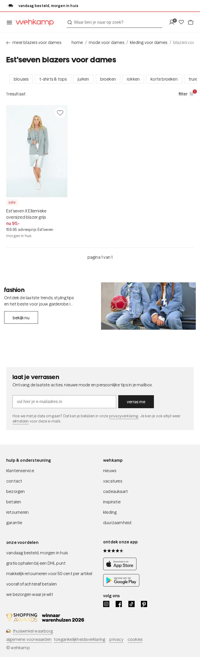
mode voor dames (106, 42)
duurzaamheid (117, 522)
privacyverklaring (124, 416)
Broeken (108, 79)
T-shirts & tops (53, 79)
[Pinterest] (144, 604)
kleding (110, 512)
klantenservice (20, 470)
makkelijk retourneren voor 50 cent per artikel (49, 573)
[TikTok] (131, 604)
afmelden (20, 421)
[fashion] (148, 306)
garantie (14, 522)
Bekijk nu (21, 317)
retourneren (17, 512)
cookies (135, 639)
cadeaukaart (115, 491)
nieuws (109, 470)
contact (14, 481)
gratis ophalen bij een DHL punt (36, 563)
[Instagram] (106, 604)
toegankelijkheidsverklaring (79, 639)
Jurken (83, 79)
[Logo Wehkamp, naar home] (33, 22)
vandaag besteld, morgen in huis (37, 552)
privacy (116, 639)
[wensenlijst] (183, 22)
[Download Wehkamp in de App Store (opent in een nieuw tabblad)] (121, 569)
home (77, 42)
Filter (186, 93)
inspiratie (112, 501)
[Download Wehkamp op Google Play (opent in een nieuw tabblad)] (121, 585)
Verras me (136, 401)
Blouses (21, 79)
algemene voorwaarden (29, 639)
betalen (13, 501)
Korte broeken (164, 79)
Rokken (133, 79)
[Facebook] (119, 604)
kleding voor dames (148, 42)
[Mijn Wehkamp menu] (173, 22)
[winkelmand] (191, 22)
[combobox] (114, 22)
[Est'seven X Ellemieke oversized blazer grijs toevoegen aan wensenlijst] (60, 112)
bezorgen (15, 491)
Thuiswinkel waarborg (32, 631)
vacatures (112, 481)
